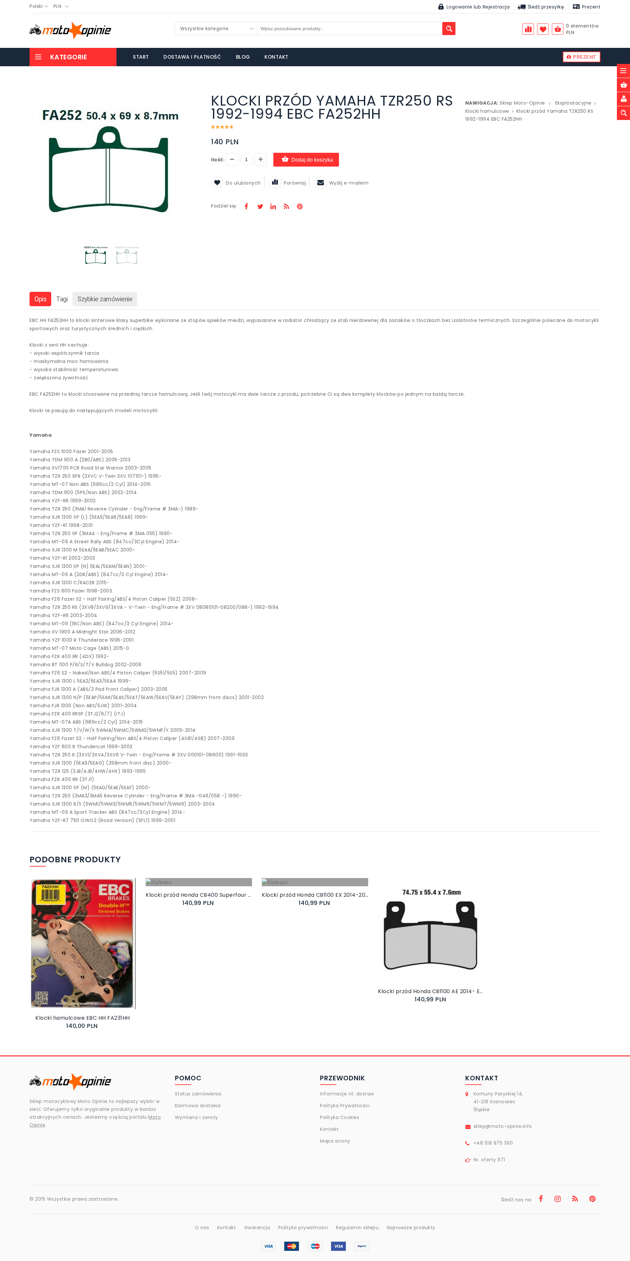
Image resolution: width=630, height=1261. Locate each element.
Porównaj (295, 183)
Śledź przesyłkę (545, 7)
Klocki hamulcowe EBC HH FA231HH (82, 1018)
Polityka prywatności (303, 1227)
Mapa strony (335, 1141)
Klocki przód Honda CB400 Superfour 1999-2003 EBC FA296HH (199, 895)
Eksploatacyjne (573, 103)
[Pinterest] (299, 207)
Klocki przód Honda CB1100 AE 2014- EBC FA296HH (431, 991)
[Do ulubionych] (91, 950)
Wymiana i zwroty (196, 1117)
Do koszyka (77, 950)
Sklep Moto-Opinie (522, 103)
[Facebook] (246, 207)
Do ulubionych (243, 183)
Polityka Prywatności (344, 1105)
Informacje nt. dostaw (347, 1094)
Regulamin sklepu (357, 1227)
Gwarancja (257, 1227)
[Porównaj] (98, 950)
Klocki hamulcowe (487, 111)
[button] (188, 95)
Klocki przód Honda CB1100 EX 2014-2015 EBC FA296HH (315, 895)
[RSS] (286, 207)
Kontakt (329, 1129)
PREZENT (584, 57)
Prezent (590, 7)
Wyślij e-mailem (349, 183)
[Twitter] (260, 207)
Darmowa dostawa (198, 1105)
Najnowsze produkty (411, 1227)
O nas (202, 1227)
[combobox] (41, 6)
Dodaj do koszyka (312, 160)
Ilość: (217, 159)
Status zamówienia (198, 1094)
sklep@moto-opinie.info (502, 1126)
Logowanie (459, 7)
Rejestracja (496, 7)
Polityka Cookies (339, 1117)
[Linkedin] (273, 207)
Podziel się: (224, 206)
